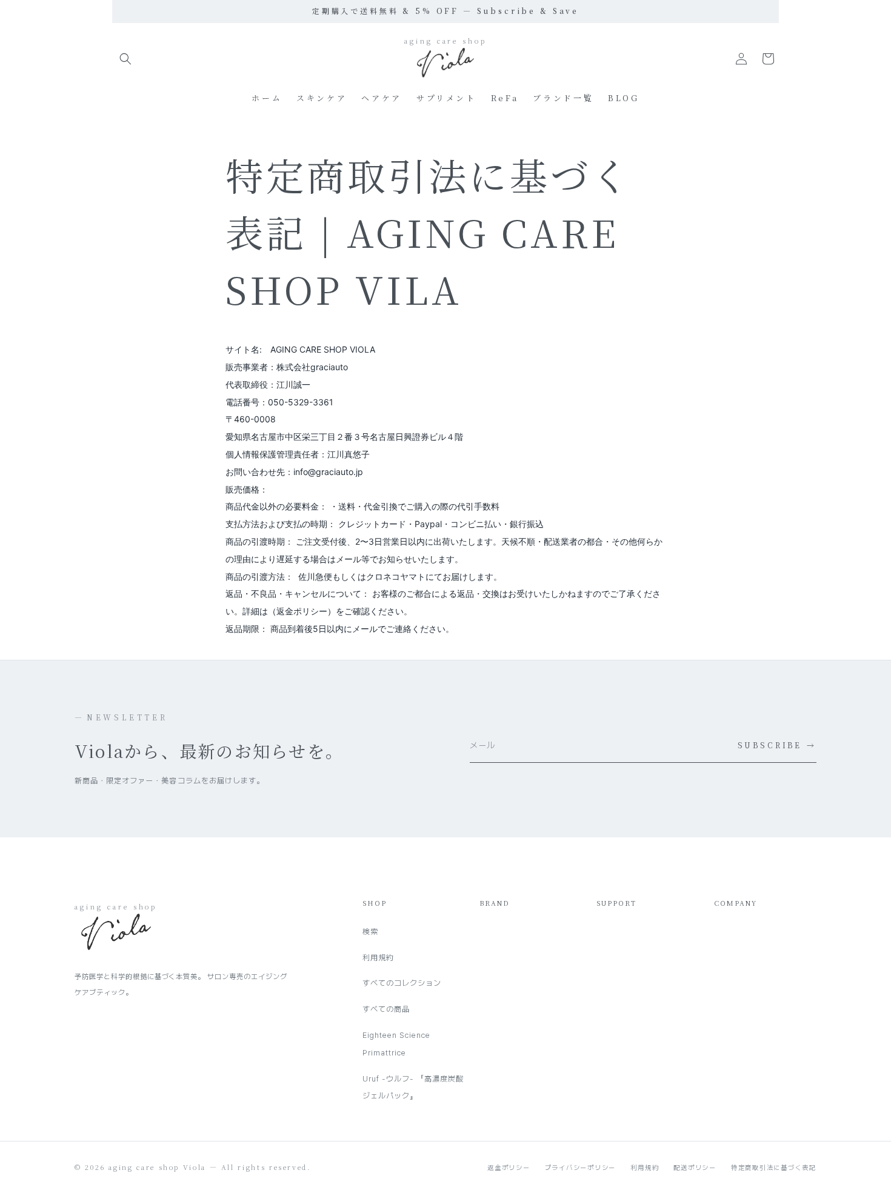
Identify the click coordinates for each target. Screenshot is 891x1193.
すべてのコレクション (401, 983)
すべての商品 (386, 1009)
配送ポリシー (694, 1168)
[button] (125, 58)
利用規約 (378, 957)
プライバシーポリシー (580, 1168)
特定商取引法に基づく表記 (773, 1168)
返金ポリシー (508, 1168)
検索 (370, 931)
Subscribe (777, 745)
